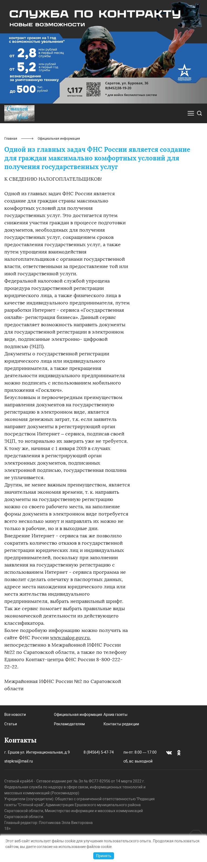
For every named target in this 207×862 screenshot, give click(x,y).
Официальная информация (78, 714)
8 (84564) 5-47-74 (99, 752)
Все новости (15, 714)
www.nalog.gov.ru (70, 638)
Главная (10, 138)
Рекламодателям (69, 724)
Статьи (10, 724)
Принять (103, 856)
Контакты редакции (121, 724)
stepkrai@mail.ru (18, 761)
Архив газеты (115, 714)
